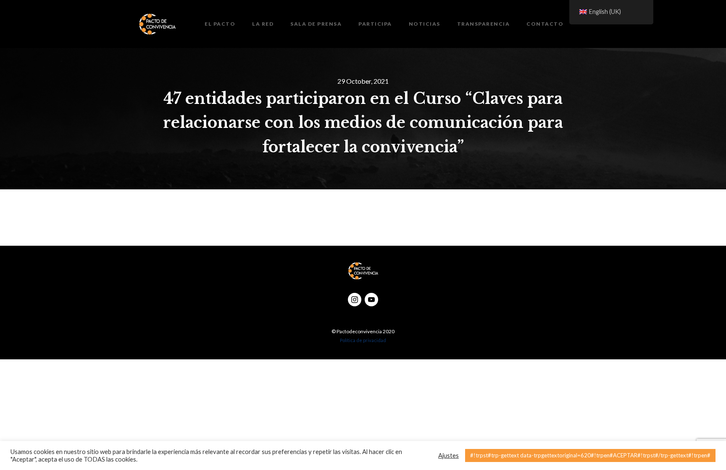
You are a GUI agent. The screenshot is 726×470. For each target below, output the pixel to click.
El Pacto (220, 24)
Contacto (544, 24)
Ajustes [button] (448, 455)
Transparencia (483, 24)
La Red (263, 24)
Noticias (424, 24)
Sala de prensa (316, 24)
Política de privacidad (363, 340)
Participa (375, 24)
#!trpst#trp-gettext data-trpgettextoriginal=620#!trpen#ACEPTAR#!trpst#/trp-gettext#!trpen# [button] (590, 455)
